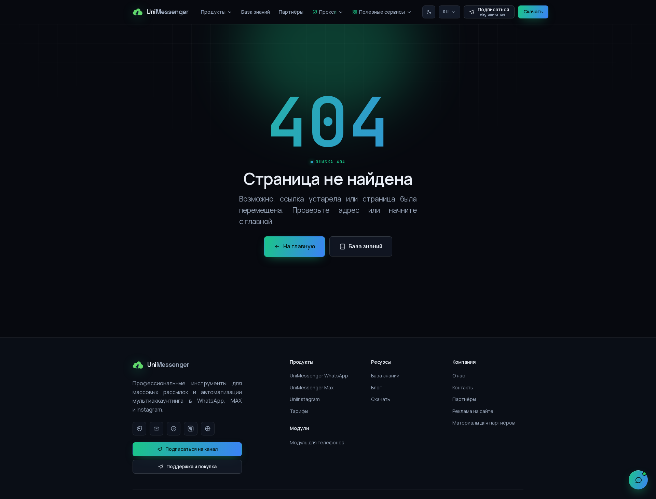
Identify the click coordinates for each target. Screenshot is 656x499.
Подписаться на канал (191, 449)
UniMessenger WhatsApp (319, 375)
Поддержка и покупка (191, 466)
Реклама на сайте (472, 411)
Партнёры (291, 12)
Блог (376, 387)
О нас (458, 375)
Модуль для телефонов (317, 442)
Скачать (533, 12)
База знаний (255, 12)
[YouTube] (156, 428)
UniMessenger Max (311, 387)
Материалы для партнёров (483, 422)
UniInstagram (305, 399)
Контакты (463, 387)
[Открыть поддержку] (638, 479)
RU (446, 12)
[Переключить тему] (428, 11)
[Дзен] (208, 428)
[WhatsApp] (139, 428)
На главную (299, 246)
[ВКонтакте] (190, 428)
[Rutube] (173, 428)
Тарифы (299, 411)
